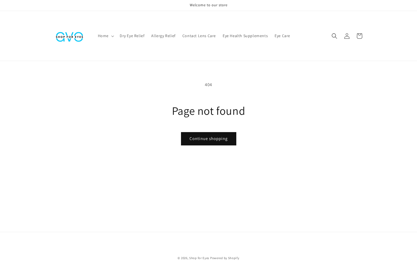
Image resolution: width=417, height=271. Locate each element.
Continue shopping (208, 138)
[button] (105, 36)
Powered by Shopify (224, 258)
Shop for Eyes (199, 258)
